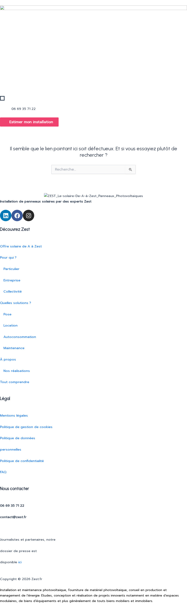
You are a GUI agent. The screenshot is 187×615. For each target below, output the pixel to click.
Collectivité (11, 291)
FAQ (3, 472)
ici (19, 562)
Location (9, 325)
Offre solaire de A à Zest (21, 246)
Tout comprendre (14, 381)
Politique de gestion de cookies (26, 426)
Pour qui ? (8, 257)
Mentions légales (14, 415)
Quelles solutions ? (15, 302)
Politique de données (17, 438)
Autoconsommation (18, 336)
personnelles (10, 449)
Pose (5, 314)
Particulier (9, 268)
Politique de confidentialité (22, 460)
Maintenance (12, 347)
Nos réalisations (15, 370)
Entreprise (10, 280)
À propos (8, 359)
